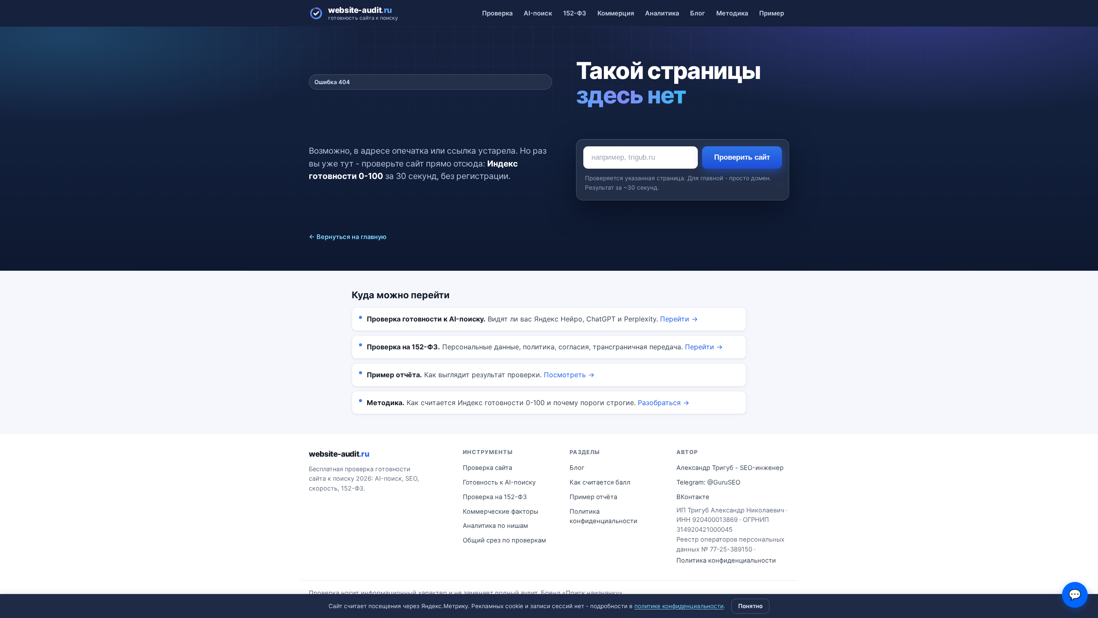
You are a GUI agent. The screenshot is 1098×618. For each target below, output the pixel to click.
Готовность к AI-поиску (499, 482)
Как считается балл (600, 482)
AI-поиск (538, 13)
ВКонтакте (692, 497)
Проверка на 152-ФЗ (495, 497)
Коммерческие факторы (500, 511)
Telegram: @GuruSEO (708, 482)
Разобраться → (663, 402)
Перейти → (679, 319)
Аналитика (662, 13)
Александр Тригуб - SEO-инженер (730, 468)
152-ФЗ (574, 13)
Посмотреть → (569, 374)
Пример (771, 13)
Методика (732, 13)
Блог (697, 13)
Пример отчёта (593, 497)
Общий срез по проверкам (504, 540)
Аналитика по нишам (495, 526)
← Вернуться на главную (347, 237)
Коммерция (615, 13)
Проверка (497, 13)
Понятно (750, 606)
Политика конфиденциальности (603, 516)
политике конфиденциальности (679, 606)
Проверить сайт (742, 157)
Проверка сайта (487, 468)
